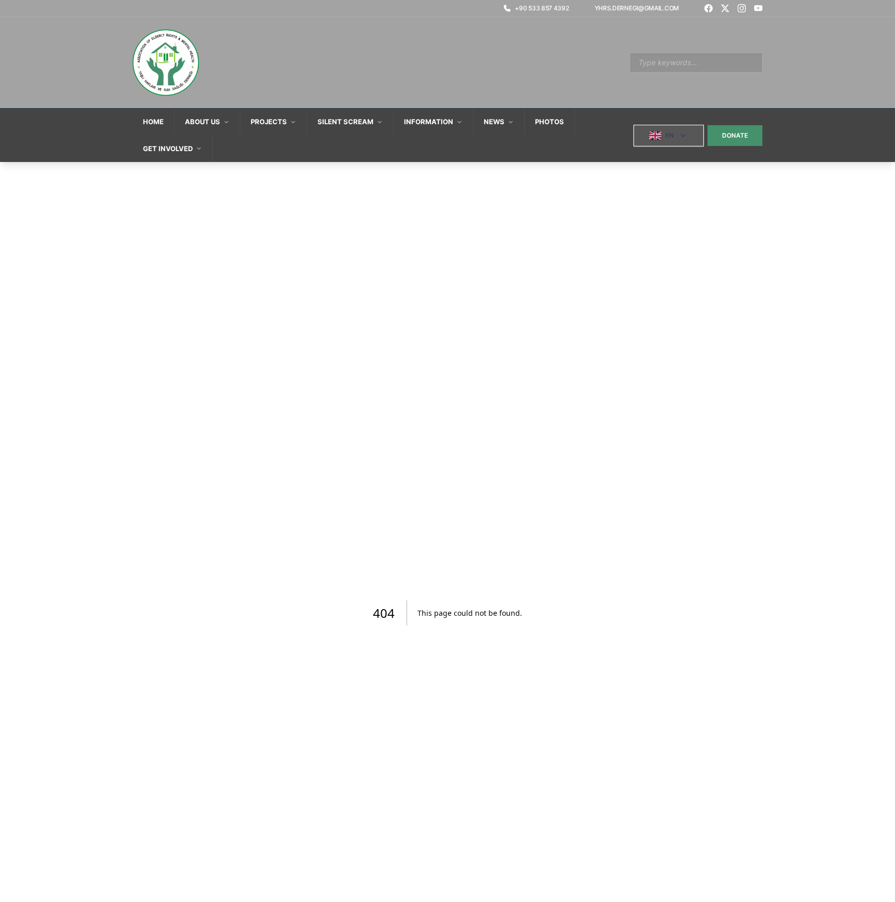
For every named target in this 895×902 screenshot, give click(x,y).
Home (153, 121)
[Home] (166, 62)
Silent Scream (345, 121)
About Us (202, 121)
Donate (735, 135)
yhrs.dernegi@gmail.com (637, 8)
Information (428, 121)
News (494, 121)
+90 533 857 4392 (542, 8)
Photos (549, 121)
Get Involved (168, 148)
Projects (269, 121)
